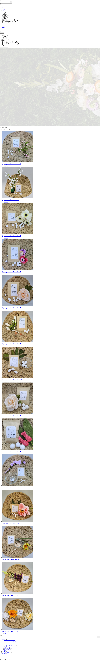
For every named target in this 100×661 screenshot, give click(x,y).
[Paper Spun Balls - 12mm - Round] (17, 233)
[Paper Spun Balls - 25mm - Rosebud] (17, 377)
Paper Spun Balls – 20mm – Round (11, 343)
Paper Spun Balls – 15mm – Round (11, 272)
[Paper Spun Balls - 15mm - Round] (17, 269)
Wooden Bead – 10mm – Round (10, 559)
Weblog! (3, 27)
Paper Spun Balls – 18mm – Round (11, 308)
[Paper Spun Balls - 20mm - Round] (17, 341)
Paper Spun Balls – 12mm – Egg (10, 200)
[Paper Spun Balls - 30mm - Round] (17, 449)
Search (1, 635)
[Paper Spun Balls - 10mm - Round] (17, 161)
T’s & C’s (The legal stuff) (6, 657)
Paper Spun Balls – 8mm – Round (11, 523)
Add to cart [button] (6, 166)
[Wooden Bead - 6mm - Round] (17, 593)
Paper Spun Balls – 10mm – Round (11, 164)
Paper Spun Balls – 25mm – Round (11, 415)
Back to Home (4, 26)
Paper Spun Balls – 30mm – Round (11, 451)
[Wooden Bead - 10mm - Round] (17, 557)
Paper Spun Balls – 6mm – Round (11, 487)
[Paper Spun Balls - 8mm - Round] (17, 521)
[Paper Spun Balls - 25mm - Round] (17, 413)
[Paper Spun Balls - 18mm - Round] (17, 305)
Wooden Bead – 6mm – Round (10, 595)
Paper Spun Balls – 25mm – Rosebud (12, 379)
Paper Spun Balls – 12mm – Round (11, 236)
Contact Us (4, 28)
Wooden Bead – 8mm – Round (10, 631)
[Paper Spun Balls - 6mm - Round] (17, 485)
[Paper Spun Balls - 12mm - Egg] (17, 197)
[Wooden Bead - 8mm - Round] (17, 629)
